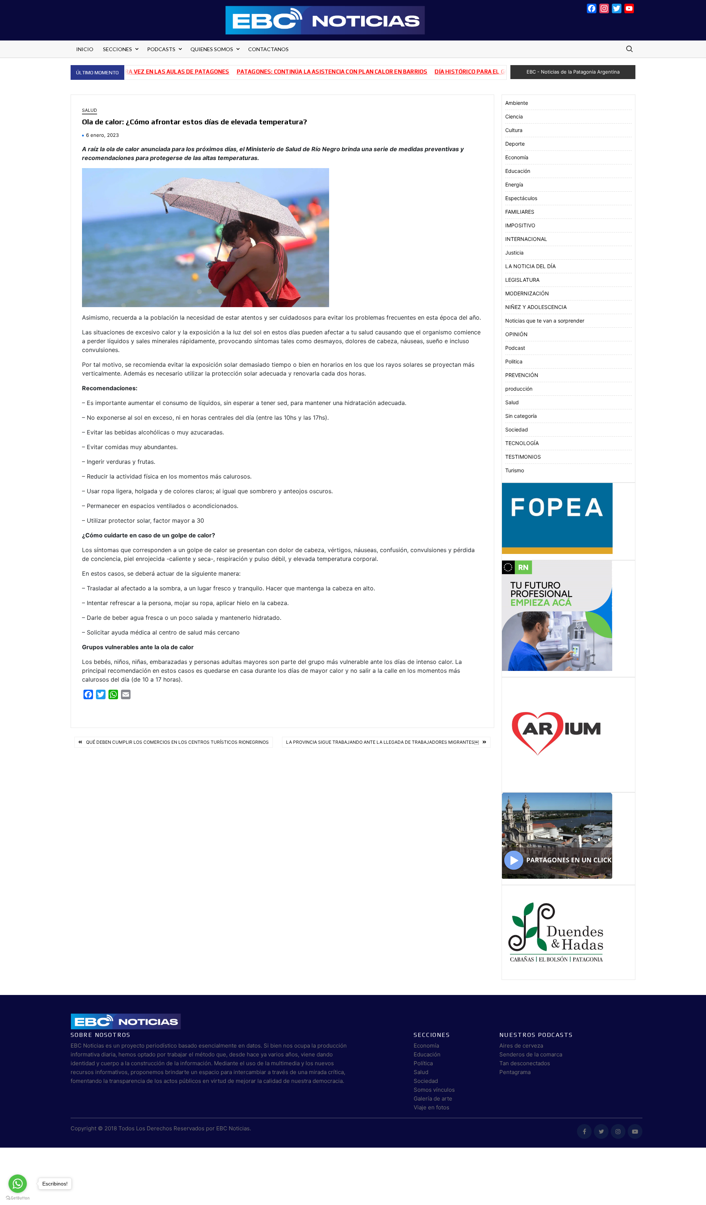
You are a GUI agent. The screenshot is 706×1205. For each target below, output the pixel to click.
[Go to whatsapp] (17, 1183)
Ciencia (514, 116)
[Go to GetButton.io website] (17, 1197)
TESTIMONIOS (523, 457)
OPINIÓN (516, 334)
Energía (514, 184)
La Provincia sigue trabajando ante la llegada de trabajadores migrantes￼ (382, 742)
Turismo (514, 470)
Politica (514, 361)
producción (518, 388)
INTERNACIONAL (526, 239)
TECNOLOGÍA (522, 443)
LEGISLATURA (522, 280)
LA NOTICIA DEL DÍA (530, 266)
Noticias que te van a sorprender (544, 320)
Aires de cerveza (521, 1045)
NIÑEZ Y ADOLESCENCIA (536, 307)
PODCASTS (161, 49)
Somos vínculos (434, 1089)
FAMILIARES (519, 212)
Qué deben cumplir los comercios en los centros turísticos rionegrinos (177, 742)
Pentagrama (515, 1072)
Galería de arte (433, 1098)
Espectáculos (521, 198)
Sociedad (516, 429)
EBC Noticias (233, 1128)
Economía (516, 157)
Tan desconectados (524, 1063)
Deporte (515, 144)
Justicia (514, 252)
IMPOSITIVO (520, 225)
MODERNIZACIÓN (527, 293)
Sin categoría (521, 416)
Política (423, 1063)
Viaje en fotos (431, 1107)
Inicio (84, 49)
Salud (89, 110)
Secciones (117, 49)
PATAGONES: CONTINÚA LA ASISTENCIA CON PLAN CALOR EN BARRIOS (295, 71)
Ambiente (516, 103)
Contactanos (268, 49)
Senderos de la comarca (530, 1054)
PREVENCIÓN (521, 375)
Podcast (515, 348)
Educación (517, 171)
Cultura (514, 130)
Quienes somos (211, 49)
